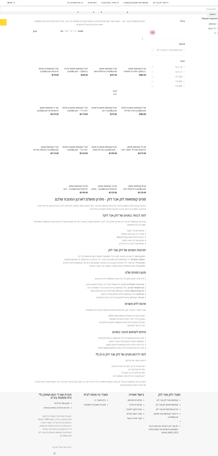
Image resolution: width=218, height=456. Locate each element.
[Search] (26, 2)
